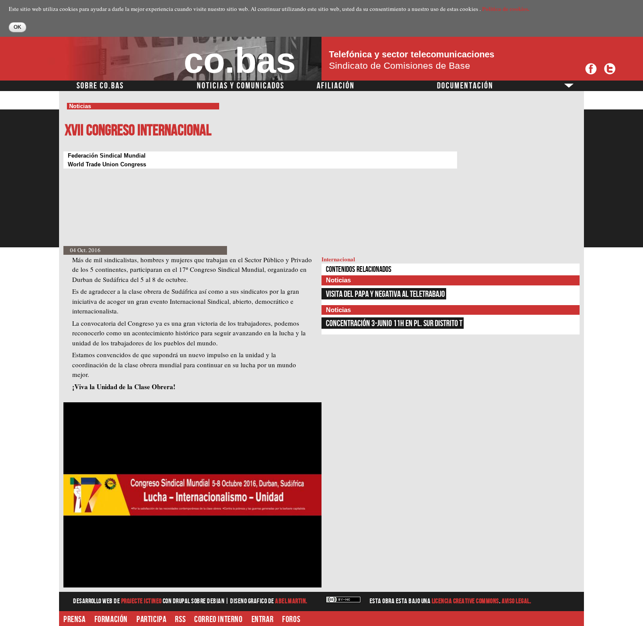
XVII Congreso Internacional (138, 130)
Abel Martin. (291, 601)
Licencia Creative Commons (465, 601)
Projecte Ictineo (142, 601)
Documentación (465, 86)
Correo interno (218, 619)
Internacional (338, 259)
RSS (180, 619)
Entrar (263, 619)
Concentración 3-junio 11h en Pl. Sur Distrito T (394, 323)
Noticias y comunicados (240, 86)
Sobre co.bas (100, 86)
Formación (111, 619)
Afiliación (336, 86)
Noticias (80, 106)
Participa (151, 619)
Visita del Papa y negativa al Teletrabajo (385, 294)
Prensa (74, 619)
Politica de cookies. (505, 8)
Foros (291, 619)
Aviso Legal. (516, 601)
